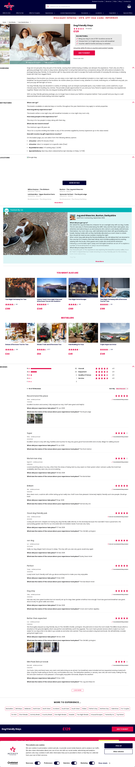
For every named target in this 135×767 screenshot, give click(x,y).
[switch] (57, 763)
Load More (77, 690)
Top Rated (120, 715)
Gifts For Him (6, 13)
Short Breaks (12, 22)
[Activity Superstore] (9, 6)
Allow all (118, 746)
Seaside (71, 715)
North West (47, 709)
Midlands (28, 709)
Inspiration (112, 13)
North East (36, 709)
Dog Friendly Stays (23, 22)
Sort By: (112, 389)
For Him (14, 715)
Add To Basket (84, 53)
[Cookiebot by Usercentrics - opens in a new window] (12, 763)
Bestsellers (9, 709)
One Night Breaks (60, 715)
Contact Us (127, 1)
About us (108, 1)
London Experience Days (68, 13)
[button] (129, 6)
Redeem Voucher (98, 1)
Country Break (47, 715)
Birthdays (19, 709)
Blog (120, 1)
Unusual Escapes (96, 715)
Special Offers (127, 13)
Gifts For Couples (34, 13)
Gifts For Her (20, 13)
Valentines (114, 709)
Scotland (56, 709)
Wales (84, 709)
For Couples (125, 709)
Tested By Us (109, 715)
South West (76, 709)
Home (4, 22)
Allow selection (118, 751)
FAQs (115, 1)
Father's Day (93, 709)
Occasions (84, 13)
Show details (102, 763)
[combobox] (70, 6)
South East (65, 709)
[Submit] (48, 6)
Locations (99, 13)
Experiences (49, 13)
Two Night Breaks (82, 715)
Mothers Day (104, 709)
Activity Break (35, 715)
